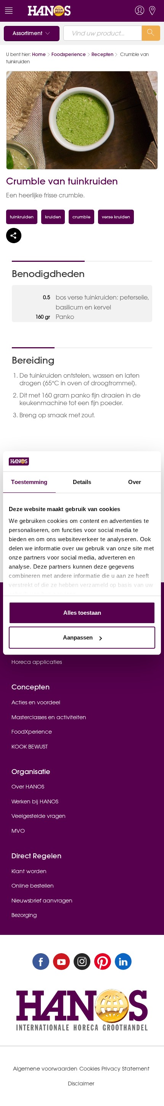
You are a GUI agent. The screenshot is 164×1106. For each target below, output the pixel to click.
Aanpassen (78, 637)
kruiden (53, 217)
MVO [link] (18, 831)
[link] (66, 11)
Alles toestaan (82, 612)
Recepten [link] (102, 54)
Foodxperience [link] (68, 54)
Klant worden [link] (29, 871)
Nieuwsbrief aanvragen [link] (41, 900)
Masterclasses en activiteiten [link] (48, 717)
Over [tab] (134, 482)
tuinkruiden (22, 217)
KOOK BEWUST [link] (29, 746)
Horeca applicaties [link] (36, 662)
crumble (81, 217)
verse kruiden (116, 217)
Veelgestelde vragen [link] (38, 816)
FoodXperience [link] (31, 732)
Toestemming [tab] (29, 482)
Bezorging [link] (24, 915)
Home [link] (39, 54)
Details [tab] (82, 482)
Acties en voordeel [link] (35, 702)
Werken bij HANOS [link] (34, 801)
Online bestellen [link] (32, 886)
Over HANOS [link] (27, 786)
